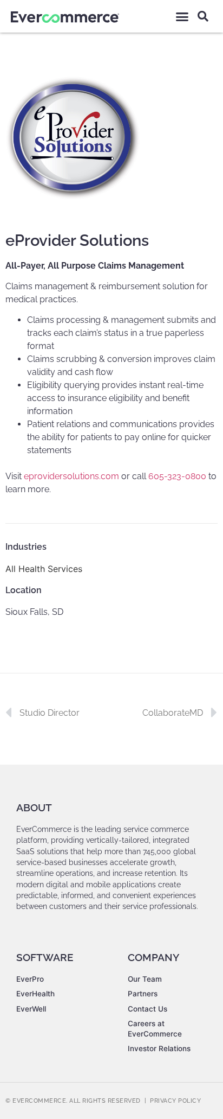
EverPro (30, 979)
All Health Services (43, 568)
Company (153, 957)
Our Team (145, 979)
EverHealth (35, 993)
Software (44, 957)
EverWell (31, 1008)
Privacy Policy (175, 1100)
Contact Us (147, 1008)
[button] (182, 16)
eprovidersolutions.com (71, 476)
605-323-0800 (177, 476)
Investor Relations (159, 1048)
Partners (143, 993)
